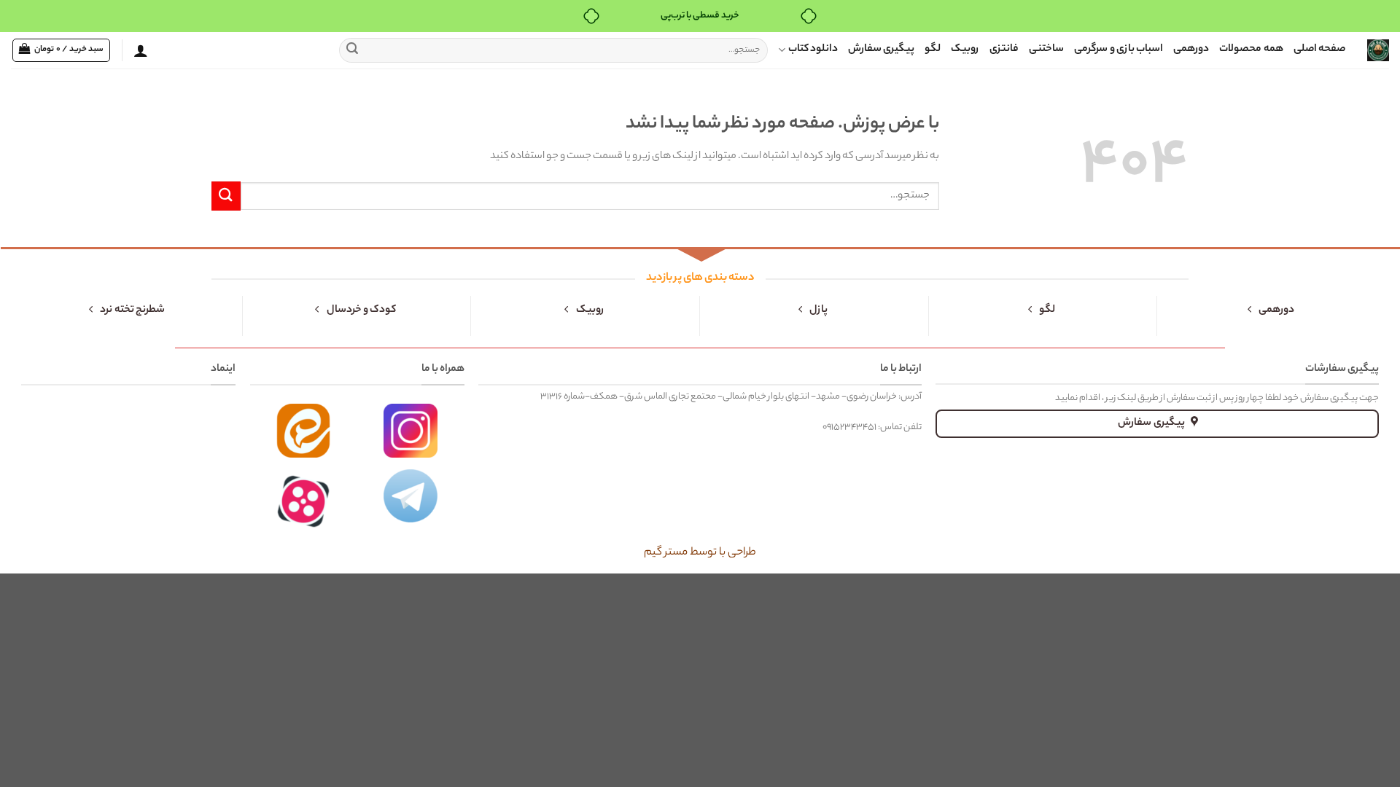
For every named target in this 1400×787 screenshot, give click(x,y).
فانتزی (1004, 49)
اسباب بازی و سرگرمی (1118, 49)
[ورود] (140, 50)
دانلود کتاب (813, 49)
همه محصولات (1251, 49)
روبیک (965, 49)
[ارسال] (352, 50)
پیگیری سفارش (881, 49)
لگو (933, 49)
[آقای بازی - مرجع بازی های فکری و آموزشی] (1378, 50)
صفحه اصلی (1319, 49)
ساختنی (1046, 49)
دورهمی (1191, 49)
